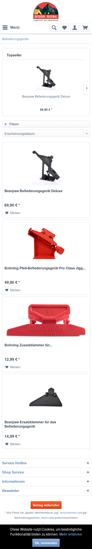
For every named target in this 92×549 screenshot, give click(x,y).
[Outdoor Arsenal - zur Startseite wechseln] (45, 11)
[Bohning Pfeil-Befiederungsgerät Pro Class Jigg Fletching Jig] (46, 243)
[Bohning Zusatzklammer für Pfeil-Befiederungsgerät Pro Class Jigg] (46, 320)
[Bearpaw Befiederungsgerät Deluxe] (46, 77)
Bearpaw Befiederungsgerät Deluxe (46, 96)
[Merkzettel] (64, 27)
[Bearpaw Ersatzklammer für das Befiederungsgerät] (46, 397)
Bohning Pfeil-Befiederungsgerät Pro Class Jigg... (44, 268)
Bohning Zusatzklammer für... (28, 345)
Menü (14, 27)
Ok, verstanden (46, 543)
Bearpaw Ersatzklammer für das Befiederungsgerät (30, 424)
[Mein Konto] (74, 27)
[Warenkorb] (85, 27)
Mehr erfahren (70, 534)
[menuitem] (11, 27)
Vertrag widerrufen (46, 505)
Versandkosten (68, 512)
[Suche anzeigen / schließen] (53, 27)
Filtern (14, 124)
